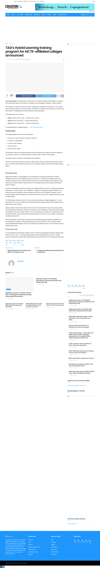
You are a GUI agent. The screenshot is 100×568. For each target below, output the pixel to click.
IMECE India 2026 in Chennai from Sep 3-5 (81, 358)
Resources (54, 549)
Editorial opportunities (34, 547)
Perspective (28, 14)
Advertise (42, 1)
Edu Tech (31, 1)
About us (30, 540)
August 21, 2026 (73, 354)
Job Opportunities (33, 552)
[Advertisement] (50, 29)
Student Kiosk (62, 14)
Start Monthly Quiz (72, 524)
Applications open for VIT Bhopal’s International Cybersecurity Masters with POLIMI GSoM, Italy (48, 280)
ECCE (15, 1)
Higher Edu (25, 1)
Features (30, 554)
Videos (43, 14)
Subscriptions (32, 549)
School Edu (19, 1)
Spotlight (20, 14)
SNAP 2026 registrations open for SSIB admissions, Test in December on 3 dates (34, 305)
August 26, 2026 (9, 298)
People (53, 544)
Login (93, 1)
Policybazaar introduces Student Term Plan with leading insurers (81, 365)
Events (49, 14)
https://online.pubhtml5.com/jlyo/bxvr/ (77, 385)
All (80, 295)
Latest (13, 14)
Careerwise (54, 547)
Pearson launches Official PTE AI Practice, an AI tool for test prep (55, 304)
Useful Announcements (24, 59)
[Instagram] (14, 241)
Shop (54, 14)
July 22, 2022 (10, 59)
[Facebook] (7, 241)
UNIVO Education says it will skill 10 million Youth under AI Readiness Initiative (81, 372)
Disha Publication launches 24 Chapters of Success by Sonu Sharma (81, 351)
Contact (30, 544)
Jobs (38, 1)
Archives (53, 542)
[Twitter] (11, 241)
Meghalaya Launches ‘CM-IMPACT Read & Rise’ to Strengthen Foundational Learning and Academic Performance (18, 294)
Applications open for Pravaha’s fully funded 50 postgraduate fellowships (14, 305)
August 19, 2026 (73, 367)
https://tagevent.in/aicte (36, 127)
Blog (52, 540)
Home (8, 14)
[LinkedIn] (18, 241)
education (20, 261)
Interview (37, 14)
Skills (35, 1)
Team (29, 542)
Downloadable (55, 552)
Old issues (54, 554)
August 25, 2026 (9, 308)
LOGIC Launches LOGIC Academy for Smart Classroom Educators (80, 344)
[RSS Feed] (22, 241)
